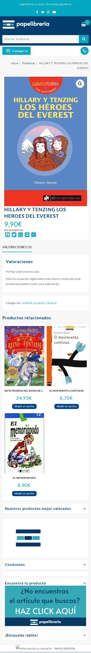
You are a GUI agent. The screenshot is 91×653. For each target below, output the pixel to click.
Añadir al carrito (24, 406)
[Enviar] (84, 39)
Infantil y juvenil (33, 303)
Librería (51, 303)
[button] (80, 83)
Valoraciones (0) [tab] (17, 247)
